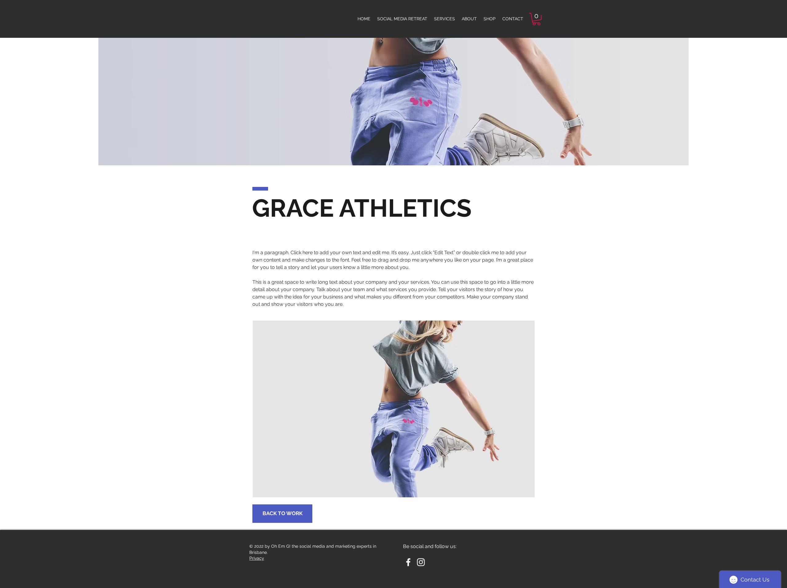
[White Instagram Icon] (421, 562)
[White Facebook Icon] (408, 562)
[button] (536, 19)
